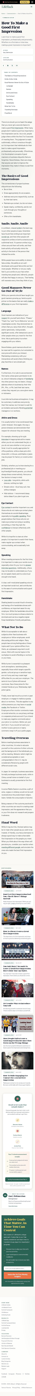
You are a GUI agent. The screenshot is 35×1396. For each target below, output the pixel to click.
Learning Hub (5, 1328)
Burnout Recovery (6, 1336)
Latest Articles (5, 1359)
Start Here (5, 1302)
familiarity (29, 379)
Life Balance (4, 1312)
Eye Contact (10, 96)
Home (3, 13)
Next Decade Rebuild (7, 1346)
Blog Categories (6, 1361)
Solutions (5, 1333)
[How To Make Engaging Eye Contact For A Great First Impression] (17, 1060)
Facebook (4, 1374)
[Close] (32, 2)
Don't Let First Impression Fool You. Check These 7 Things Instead (17, 896)
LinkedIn (3, 1377)
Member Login (5, 1366)
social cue (5, 237)
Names (8, 89)
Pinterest (18, 1374)
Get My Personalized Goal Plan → (17, 1179)
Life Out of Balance (6, 1343)
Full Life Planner (5, 1325)
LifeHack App (5, 1320)
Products (5, 1318)
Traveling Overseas (11, 109)
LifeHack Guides (5, 1305)
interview (4, 439)
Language (9, 86)
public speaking (20, 516)
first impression (17, 128)
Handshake (10, 103)
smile (19, 228)
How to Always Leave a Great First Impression (16, 932)
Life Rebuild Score (6, 1307)
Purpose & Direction (7, 1341)
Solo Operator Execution (8, 1348)
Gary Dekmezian (8, 52)
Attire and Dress (11, 93)
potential (29, 408)
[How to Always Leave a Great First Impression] (17, 916)
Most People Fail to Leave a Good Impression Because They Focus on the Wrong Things (17, 1040)
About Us (4, 1354)
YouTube (27, 1374)
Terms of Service (6, 1387)
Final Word (8, 113)
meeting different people (10, 847)
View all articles (12, 1206)
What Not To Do (10, 106)
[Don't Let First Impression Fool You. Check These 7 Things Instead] (17, 879)
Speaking (9, 99)
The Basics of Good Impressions (15, 76)
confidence (5, 528)
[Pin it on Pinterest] (8, 65)
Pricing (3, 1330)
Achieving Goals (5, 1315)
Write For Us (4, 1363)
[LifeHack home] (7, 6)
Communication (11, 13)
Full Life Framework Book (8, 1323)
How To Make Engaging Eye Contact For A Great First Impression (15, 1077)
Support (3, 1368)
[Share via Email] (17, 65)
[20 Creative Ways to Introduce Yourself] (17, 988)
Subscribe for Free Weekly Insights (17, 1275)
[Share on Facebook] (3, 65)
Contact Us (4, 1356)
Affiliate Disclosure (26, 1387)
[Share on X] (12, 65)
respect (4, 318)
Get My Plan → (25, 2)
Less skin (7, 480)
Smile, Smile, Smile (11, 79)
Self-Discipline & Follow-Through (10, 1338)
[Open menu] (31, 6)
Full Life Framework (6, 1310)
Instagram (11, 1374)
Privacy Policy (16, 1387)
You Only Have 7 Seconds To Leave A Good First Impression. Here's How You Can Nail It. (17, 968)
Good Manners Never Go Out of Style (17, 82)
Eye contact (6, 507)
